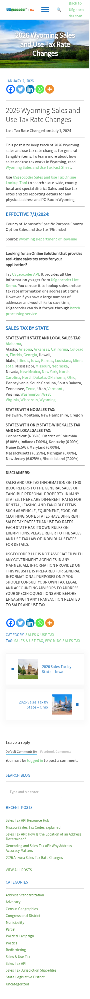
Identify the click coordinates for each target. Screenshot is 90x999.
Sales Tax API (16, 963)
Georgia (30, 354)
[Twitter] (20, 89)
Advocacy (13, 901)
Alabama (13, 343)
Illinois (23, 360)
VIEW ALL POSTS (19, 869)
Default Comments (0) (21, 752)
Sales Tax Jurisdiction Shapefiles (31, 970)
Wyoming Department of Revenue (48, 238)
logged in (35, 760)
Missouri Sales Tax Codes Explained (33, 827)
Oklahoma (57, 377)
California (59, 349)
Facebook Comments (55, 752)
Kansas (47, 360)
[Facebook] (10, 89)
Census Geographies (22, 908)
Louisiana (63, 360)
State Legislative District (25, 977)
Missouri (43, 365)
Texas (31, 388)
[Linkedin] (30, 89)
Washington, (31, 394)
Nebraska (60, 365)
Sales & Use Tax (40, 634)
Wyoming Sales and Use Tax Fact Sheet (38, 167)
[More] (49, 89)
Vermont (55, 388)
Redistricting (16, 949)
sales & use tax (28, 640)
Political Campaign (20, 936)
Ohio (71, 377)
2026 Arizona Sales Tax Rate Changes (34, 857)
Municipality (15, 922)
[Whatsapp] (40, 89)
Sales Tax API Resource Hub (27, 820)
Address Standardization (25, 895)
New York (49, 371)
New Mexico (30, 371)
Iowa (35, 360)
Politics (11, 943)
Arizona (25, 349)
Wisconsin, (29, 399)
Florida (16, 354)
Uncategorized (17, 984)
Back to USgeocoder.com (76, 9)
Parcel (10, 929)
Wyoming (48, 399)
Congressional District (23, 915)
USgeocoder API (25, 274)
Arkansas (41, 349)
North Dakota (34, 377)
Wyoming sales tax (62, 640)
